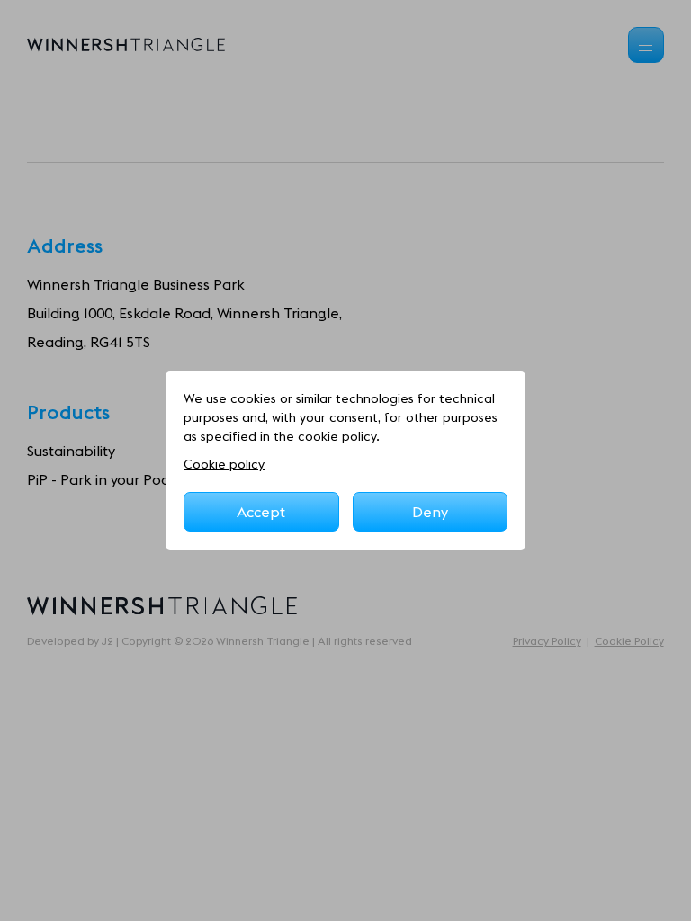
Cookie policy (224, 464)
